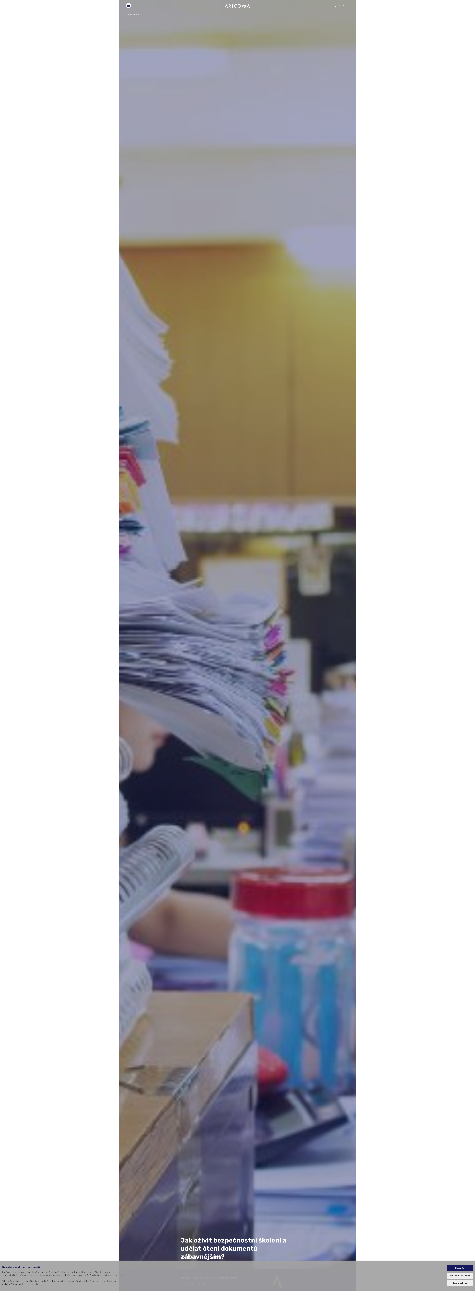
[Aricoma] (237, 6)
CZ (338, 5)
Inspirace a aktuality (133, 14)
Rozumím (459, 1268)
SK (343, 5)
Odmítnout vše (459, 1283)
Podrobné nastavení (460, 1275)
